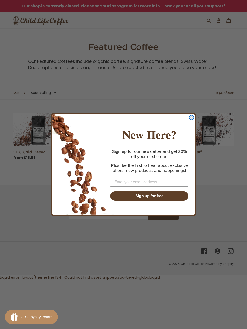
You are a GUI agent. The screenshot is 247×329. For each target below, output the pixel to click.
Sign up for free (149, 196)
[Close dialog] (191, 117)
